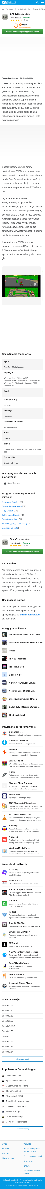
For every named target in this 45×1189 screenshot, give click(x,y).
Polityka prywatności (33, 1156)
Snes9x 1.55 (7, 1041)
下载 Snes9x (7, 511)
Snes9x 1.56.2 (8, 1026)
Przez (15, 18)
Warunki (27, 1144)
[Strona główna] (3, 9)
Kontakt (5, 1149)
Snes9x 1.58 (7, 1016)
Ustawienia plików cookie (32, 1172)
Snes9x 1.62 (7, 1005)
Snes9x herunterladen (12, 506)
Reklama (6, 1153)
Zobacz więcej (22, 1059)
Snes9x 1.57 (7, 1021)
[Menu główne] (42, 2)
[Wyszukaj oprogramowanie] (37, 2)
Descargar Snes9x (10, 502)
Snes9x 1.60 (7, 1011)
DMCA (27, 1166)
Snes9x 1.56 (7, 1036)
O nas (4, 1144)
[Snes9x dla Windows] (5, 17)
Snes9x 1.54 (7, 1052)
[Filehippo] (9, 2)
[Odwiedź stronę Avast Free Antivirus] (22, 25)
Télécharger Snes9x (11, 515)
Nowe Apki (28, 1161)
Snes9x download (10, 519)
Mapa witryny (8, 1158)
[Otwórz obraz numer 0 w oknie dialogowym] (21, 286)
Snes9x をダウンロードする (14, 524)
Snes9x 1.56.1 (8, 1031)
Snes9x (20, 13)
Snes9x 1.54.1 (8, 1047)
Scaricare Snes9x (10, 528)
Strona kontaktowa (30, 614)
